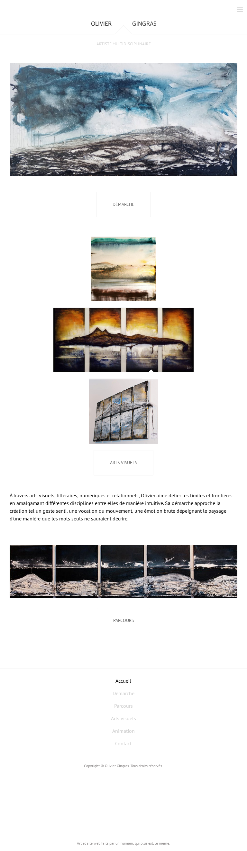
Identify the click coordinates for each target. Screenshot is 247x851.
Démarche (123, 693)
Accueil (123, 681)
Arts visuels (123, 718)
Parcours (123, 706)
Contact (123, 743)
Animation (123, 731)
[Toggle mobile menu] (240, 9)
